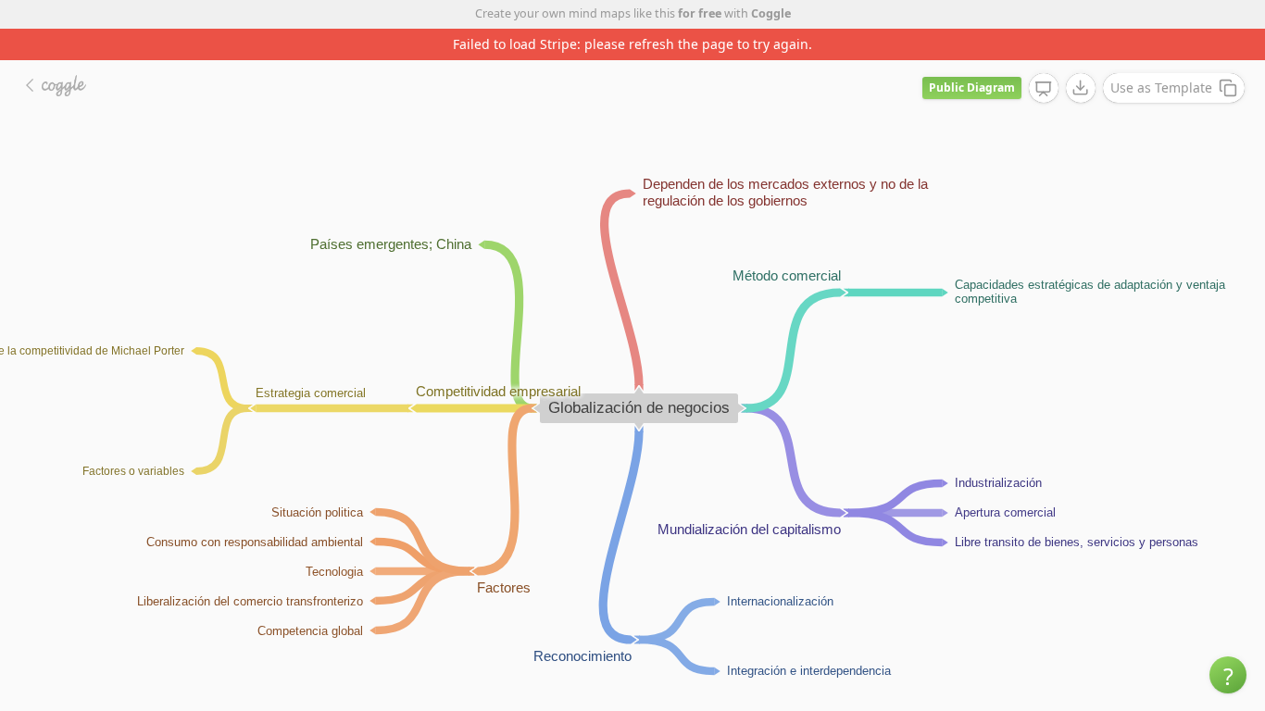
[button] (1227, 674)
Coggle (771, 13)
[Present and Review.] (1043, 89)
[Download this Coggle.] (1081, 88)
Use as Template (1161, 87)
